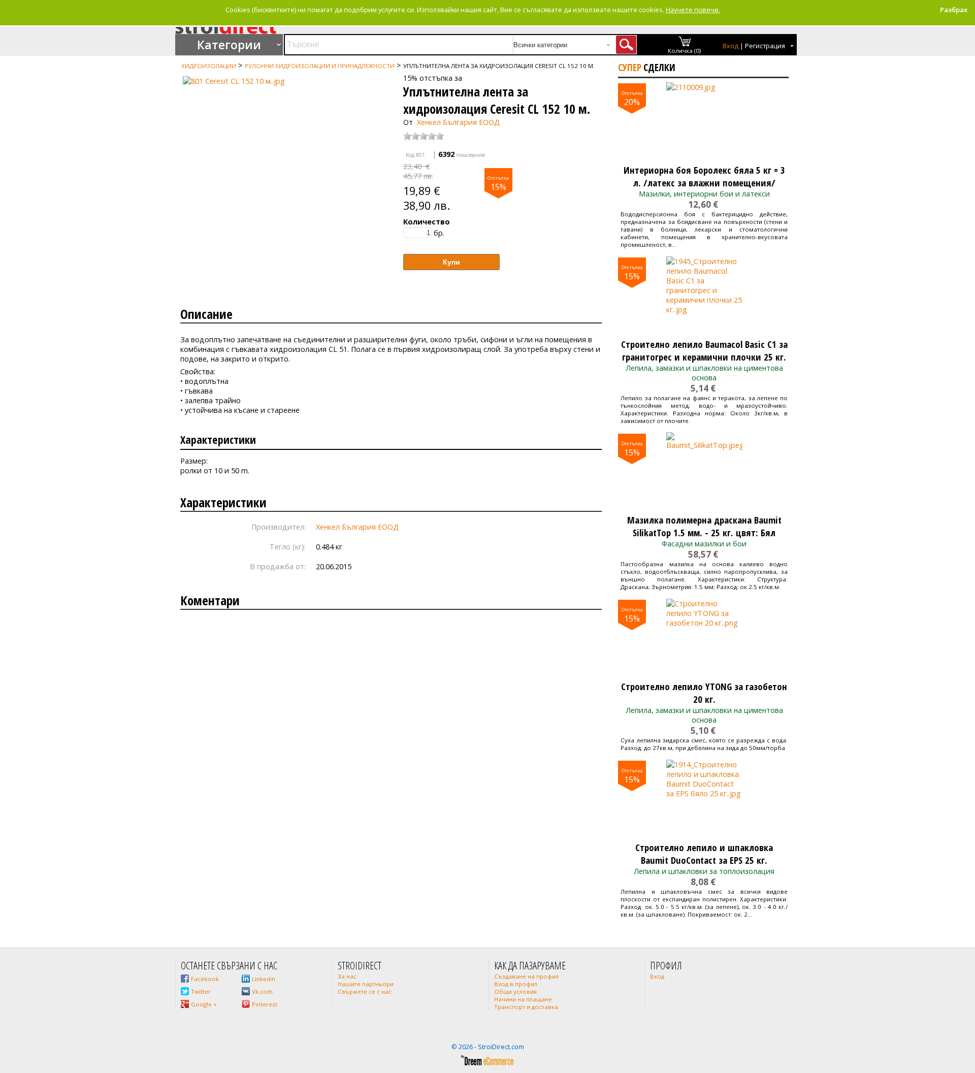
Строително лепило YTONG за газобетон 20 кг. (704, 692)
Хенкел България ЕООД (458, 122)
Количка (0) (684, 50)
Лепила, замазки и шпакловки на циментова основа (704, 372)
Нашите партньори (366, 984)
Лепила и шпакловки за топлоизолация (704, 871)
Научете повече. (693, 9)
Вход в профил (515, 984)
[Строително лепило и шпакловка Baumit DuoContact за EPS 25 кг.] (704, 798)
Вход (730, 46)
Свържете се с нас (365, 991)
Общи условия (515, 991)
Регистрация (765, 46)
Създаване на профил (526, 976)
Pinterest (264, 1004)
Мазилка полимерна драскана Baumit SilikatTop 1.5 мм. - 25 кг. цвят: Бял (704, 526)
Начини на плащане (523, 999)
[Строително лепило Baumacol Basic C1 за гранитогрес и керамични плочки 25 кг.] (704, 294)
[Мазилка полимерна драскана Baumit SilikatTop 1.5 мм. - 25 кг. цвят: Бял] (704, 470)
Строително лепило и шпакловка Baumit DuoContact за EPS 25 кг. (704, 853)
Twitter (201, 991)
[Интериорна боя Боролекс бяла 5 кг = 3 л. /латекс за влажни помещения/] (704, 120)
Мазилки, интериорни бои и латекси (704, 194)
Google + (204, 1004)
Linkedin (263, 979)
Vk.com (262, 991)
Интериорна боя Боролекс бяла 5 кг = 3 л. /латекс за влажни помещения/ (704, 176)
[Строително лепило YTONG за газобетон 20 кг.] (704, 637)
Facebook (205, 979)
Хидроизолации (208, 66)
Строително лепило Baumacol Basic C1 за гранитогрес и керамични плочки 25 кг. (704, 350)
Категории (229, 45)
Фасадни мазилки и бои (704, 543)
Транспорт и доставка (526, 1007)
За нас (347, 976)
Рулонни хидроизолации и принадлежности (320, 66)
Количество (426, 221)
